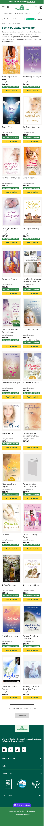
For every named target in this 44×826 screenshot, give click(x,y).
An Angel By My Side (9, 179)
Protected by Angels (11, 383)
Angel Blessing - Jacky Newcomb (29, 485)
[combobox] (21, 13)
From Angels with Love (9, 78)
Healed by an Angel (31, 77)
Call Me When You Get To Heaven (10, 331)
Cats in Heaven (29, 178)
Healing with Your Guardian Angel (30, 688)
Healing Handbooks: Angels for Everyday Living (31, 280)
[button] (3, 7)
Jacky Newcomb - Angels (10, 688)
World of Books (18, 811)
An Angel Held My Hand (10, 229)
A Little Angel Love (30, 585)
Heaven (5, 535)
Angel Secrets (8, 433)
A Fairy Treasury (9, 585)
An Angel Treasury (30, 228)
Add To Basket (11, 91)
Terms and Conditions (22, 814)
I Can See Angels (29, 330)
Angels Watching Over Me (29, 637)
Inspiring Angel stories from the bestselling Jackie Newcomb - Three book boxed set (30, 434)
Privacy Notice (29, 811)
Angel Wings (7, 127)
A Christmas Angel (30, 383)
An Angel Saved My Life (30, 128)
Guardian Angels (9, 279)
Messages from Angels (9, 485)
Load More (21, 715)
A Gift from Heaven (10, 636)
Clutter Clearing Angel (29, 536)
